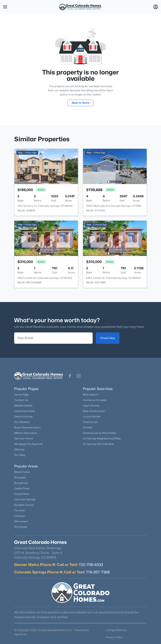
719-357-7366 (98, 572)
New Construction (94, 411)
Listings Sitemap (116, 630)
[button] (5, 6)
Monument (21, 521)
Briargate (20, 477)
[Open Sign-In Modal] (155, 7)
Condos (87, 427)
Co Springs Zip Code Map (98, 443)
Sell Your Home (23, 438)
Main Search (90, 394)
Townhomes (90, 422)
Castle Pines (21, 488)
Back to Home (80, 102)
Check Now (107, 338)
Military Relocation (25, 432)
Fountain (19, 510)
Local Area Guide (24, 411)
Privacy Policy (114, 637)
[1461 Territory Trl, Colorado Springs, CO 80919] (46, 166)
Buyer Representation (27, 427)
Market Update (23, 405)
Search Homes (23, 416)
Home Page (21, 394)
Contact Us (21, 400)
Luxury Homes (92, 416)
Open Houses (91, 405)
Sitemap (19, 449)
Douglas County (24, 504)
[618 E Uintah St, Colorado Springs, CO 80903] (46, 238)
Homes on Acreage (94, 400)
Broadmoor (21, 482)
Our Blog (19, 454)
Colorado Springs (25, 499)
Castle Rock (21, 493)
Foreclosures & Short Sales (99, 432)
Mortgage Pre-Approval (28, 443)
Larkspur (19, 515)
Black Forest (22, 471)
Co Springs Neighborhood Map (102, 438)
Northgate (20, 526)
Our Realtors (22, 422)
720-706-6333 (91, 564)
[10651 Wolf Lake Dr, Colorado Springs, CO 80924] (115, 166)
